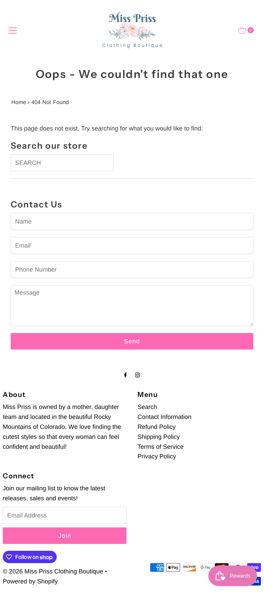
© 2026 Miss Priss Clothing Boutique (53, 571)
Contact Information (164, 416)
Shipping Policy (159, 436)
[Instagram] (137, 375)
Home (18, 102)
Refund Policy (157, 426)
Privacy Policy (157, 456)
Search (147, 406)
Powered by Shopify (30, 581)
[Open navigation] (12, 30)
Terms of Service (161, 446)
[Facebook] (125, 375)
